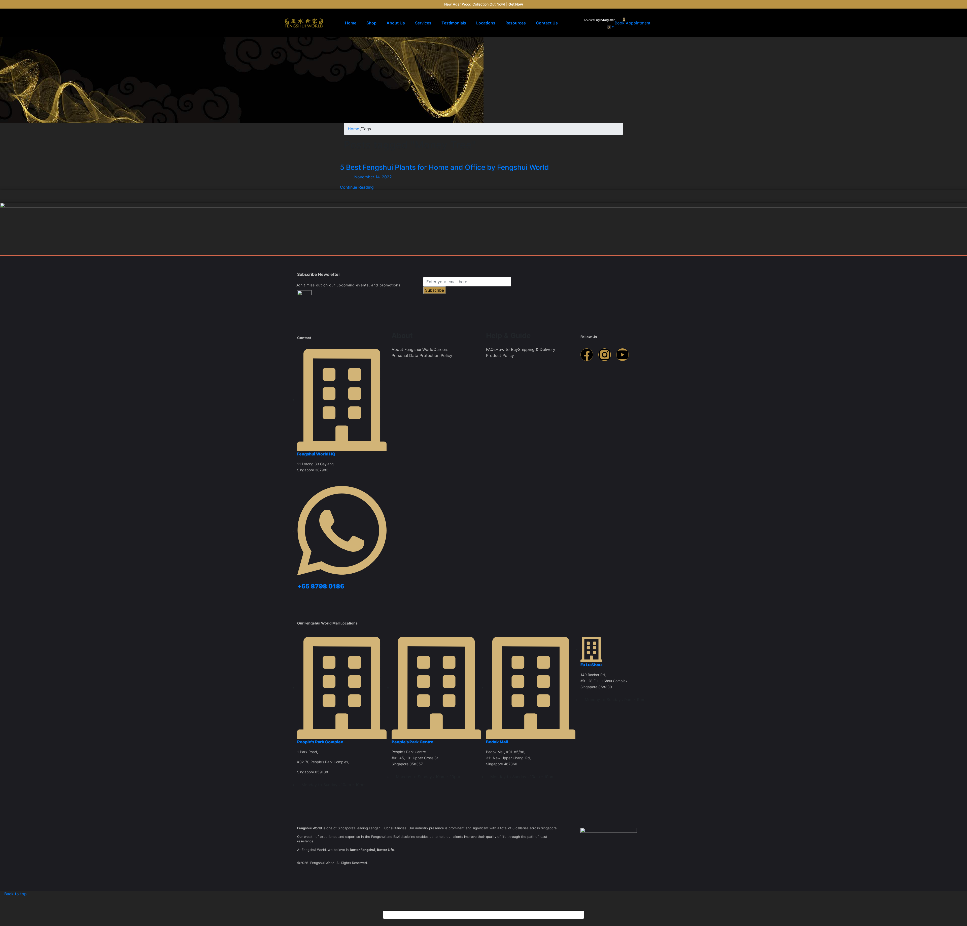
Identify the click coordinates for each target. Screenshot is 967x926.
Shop (371, 22)
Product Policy (500, 355)
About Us (396, 22)
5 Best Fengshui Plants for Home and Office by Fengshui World (444, 167)
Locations (485, 22)
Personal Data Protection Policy (422, 355)
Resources (515, 22)
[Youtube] (622, 354)
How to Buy (507, 349)
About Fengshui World (412, 349)
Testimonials (453, 22)
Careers (440, 349)
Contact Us (547, 22)
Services (423, 22)
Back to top (15, 893)
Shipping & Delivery (536, 349)
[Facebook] (586, 354)
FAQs (491, 349)
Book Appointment (632, 22)
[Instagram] (604, 354)
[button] (608, 26)
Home (350, 22)
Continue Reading (357, 187)
